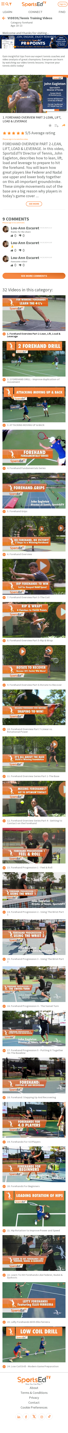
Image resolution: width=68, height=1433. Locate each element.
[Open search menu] (7, 4)
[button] (55, 127)
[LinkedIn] (19, 1416)
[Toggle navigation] (10, 3)
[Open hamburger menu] (2, 4)
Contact (34, 1402)
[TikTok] (49, 1416)
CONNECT (35, 12)
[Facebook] (26, 1416)
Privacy (34, 1397)
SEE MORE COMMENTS (34, 275)
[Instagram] (41, 1416)
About (34, 1388)
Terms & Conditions (34, 1393)
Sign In (62, 4)
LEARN (7, 12)
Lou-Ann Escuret (25, 227)
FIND (62, 12)
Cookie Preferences (34, 1407)
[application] (34, 94)
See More (34, 203)
